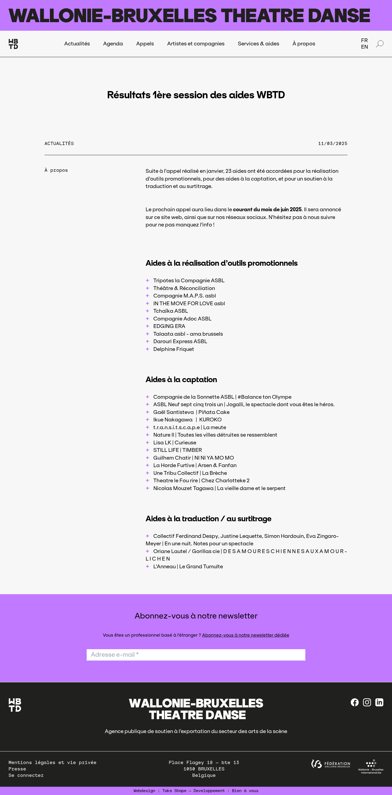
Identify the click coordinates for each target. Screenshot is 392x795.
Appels (145, 43)
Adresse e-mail (115, 654)
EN (364, 47)
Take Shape (174, 791)
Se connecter (26, 775)
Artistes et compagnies (196, 43)
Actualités (77, 43)
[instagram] (367, 702)
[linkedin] (379, 702)
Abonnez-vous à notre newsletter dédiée (245, 635)
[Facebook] (355, 702)
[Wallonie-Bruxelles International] (370, 766)
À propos (304, 43)
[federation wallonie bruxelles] (330, 763)
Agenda (113, 43)
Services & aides (258, 43)
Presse (17, 768)
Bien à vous (245, 791)
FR (364, 40)
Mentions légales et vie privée (53, 762)
